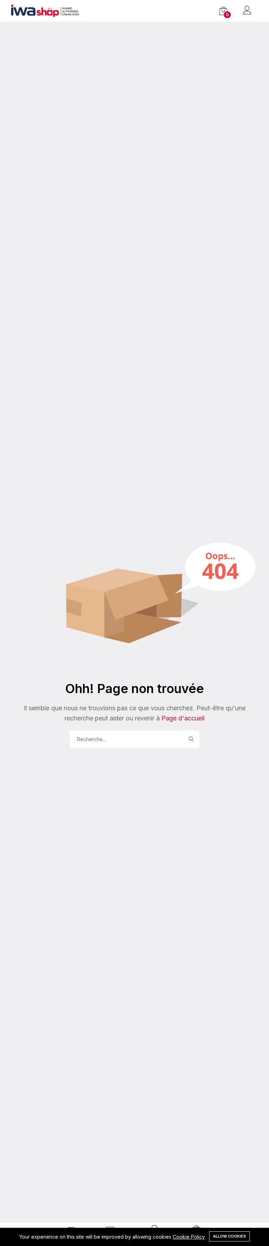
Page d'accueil (182, 718)
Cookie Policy (189, 1237)
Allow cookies (229, 1236)
